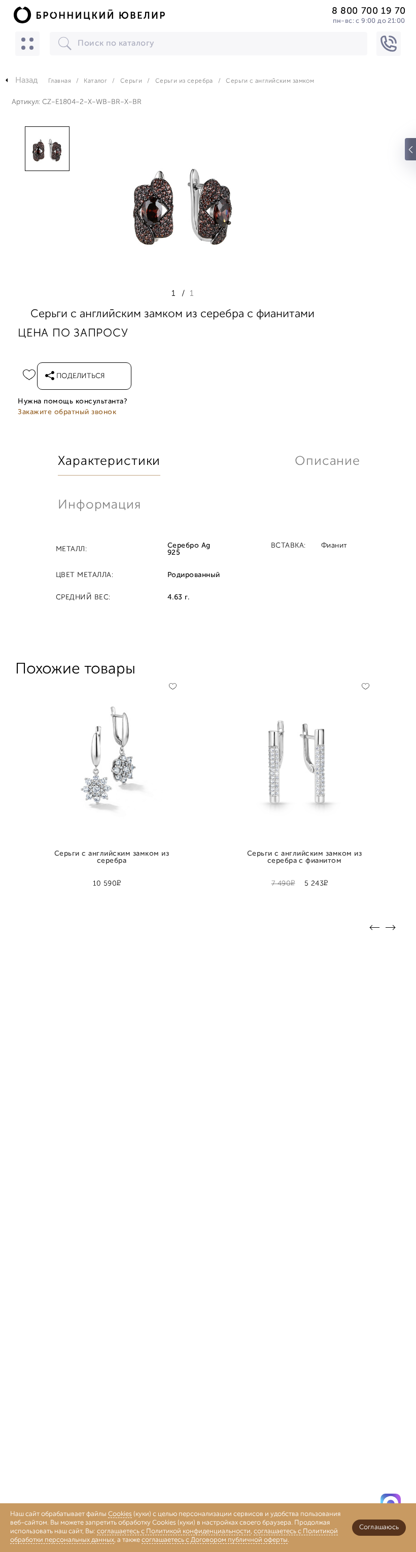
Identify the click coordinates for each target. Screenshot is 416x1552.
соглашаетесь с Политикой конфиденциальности (174, 1531)
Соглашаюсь (379, 1527)
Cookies (120, 1514)
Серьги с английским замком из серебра (111, 858)
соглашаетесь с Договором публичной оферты (215, 1540)
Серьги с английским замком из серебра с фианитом (304, 858)
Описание (327, 461)
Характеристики (109, 461)
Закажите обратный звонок (67, 412)
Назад (26, 81)
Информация (99, 505)
